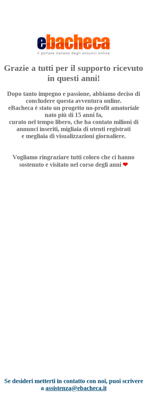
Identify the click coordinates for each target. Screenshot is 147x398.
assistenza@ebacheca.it (76, 388)
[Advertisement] (73, 283)
